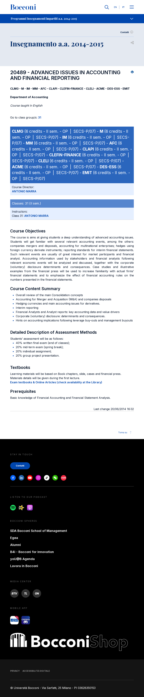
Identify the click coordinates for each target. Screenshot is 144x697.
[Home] (23, 7)
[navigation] (72, 18)
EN (115, 7)
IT (123, 7)
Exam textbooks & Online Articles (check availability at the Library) (56, 382)
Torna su (122, 432)
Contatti (124, 32)
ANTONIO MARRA (24, 191)
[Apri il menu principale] (132, 7)
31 (39, 117)
